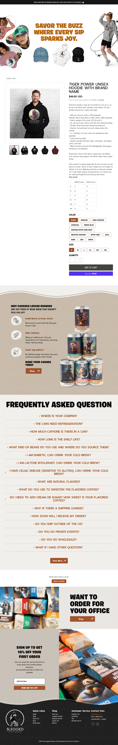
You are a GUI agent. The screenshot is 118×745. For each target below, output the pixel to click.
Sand (73, 239)
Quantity (73, 255)
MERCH (54, 723)
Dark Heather (98, 220)
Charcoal (75, 225)
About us (48, 13)
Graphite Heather (78, 234)
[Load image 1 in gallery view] (14, 150)
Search (89, 13)
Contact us (75, 714)
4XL (105, 250)
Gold (107, 234)
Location (38, 13)
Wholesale (36, 723)
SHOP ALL (55, 714)
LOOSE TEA (55, 721)
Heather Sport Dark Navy (81, 229)
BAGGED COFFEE (57, 719)
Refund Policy (76, 721)
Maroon (84, 220)
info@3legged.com (96, 714)
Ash (81, 239)
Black (73, 220)
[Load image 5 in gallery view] (45, 150)
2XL (97, 250)
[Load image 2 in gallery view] (24, 150)
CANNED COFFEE (57, 716)
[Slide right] (62, 150)
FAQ (73, 719)
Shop (27, 13)
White (90, 239)
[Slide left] (7, 150)
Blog (34, 721)
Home (8, 78)
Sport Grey (95, 234)
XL (90, 250)
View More (58, 560)
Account (100, 13)
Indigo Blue (89, 225)
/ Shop (13, 78)
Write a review (59, 581)
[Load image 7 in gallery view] (55, 150)
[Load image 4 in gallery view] (34, 150)
